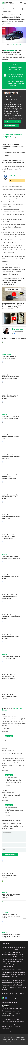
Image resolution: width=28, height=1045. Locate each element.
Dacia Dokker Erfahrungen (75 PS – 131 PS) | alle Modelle (11, 657)
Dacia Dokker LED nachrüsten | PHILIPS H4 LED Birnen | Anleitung (11, 895)
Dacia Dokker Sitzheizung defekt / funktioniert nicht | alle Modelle (10, 636)
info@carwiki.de (8, 1042)
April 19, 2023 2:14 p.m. (11, 777)
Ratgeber (4, 373)
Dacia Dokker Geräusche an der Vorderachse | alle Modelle (11, 557)
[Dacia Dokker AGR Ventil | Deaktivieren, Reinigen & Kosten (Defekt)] (14, 582)
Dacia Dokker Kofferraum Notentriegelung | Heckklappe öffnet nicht (11, 456)
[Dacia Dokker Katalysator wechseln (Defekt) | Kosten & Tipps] (14, 422)
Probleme (4, 393)
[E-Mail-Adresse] (12, 333)
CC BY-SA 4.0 (16, 44)
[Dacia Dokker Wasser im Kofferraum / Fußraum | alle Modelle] (14, 562)
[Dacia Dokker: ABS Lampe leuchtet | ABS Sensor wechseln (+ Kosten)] (14, 522)
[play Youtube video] (14, 294)
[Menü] (25, 3)
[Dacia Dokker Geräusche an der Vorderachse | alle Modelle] (14, 542)
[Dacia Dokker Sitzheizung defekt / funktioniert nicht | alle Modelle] (14, 622)
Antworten (5, 731)
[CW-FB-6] (9, 997)
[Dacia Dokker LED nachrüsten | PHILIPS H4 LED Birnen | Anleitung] (14, 881)
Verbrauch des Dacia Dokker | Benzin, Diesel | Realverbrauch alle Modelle (11, 936)
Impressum (19, 1037)
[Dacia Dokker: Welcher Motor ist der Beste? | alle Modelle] (14, 402)
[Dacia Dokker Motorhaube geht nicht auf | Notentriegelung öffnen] (14, 462)
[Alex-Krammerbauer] (16, 93)
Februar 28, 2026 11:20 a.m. (9, 716)
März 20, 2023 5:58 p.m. (8, 792)
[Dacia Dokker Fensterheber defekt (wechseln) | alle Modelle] (14, 482)
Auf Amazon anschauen (18, 180)
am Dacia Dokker (10, 50)
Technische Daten (6, 354)
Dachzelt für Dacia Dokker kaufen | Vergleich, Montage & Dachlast (11, 916)
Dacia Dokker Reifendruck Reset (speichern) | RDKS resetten (10, 696)
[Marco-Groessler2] (6, 331)
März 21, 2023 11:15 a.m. (11, 807)
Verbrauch (4, 932)
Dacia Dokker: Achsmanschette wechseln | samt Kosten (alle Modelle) (10, 376)
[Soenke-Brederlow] (7, 93)
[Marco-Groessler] (12, 93)
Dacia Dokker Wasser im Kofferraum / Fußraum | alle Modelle (10, 576)
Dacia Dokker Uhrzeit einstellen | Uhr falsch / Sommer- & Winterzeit (9, 676)
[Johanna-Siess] (14, 93)
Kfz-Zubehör (5, 912)
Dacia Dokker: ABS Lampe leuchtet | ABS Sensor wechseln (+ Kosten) (9, 536)
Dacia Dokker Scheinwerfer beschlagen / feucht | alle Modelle (10, 396)
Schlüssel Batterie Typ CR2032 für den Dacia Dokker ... (17, 176)
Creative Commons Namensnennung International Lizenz (11, 1013)
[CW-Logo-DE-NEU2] (7, 3)
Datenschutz (6, 1039)
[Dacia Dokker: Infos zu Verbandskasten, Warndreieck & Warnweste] (14, 502)
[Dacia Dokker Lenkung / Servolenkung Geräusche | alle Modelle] (14, 602)
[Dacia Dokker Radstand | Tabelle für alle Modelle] (14, 342)
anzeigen (14, 137)
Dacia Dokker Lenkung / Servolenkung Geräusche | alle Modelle (11, 616)
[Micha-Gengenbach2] (9, 93)
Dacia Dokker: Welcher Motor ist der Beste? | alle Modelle (10, 417)
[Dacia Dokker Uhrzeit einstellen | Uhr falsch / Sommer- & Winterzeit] (14, 662)
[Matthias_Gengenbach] (5, 93)
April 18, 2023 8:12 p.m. (8, 750)
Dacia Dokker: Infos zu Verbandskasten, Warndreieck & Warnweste (11, 516)
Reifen (3, 693)
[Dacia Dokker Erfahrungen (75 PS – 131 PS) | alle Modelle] (14, 642)
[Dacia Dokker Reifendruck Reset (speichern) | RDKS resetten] (14, 682)
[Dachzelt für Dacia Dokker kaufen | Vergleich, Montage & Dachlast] (14, 902)
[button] (21, 3)
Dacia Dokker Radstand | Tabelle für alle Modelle (9, 357)
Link (20, 44)
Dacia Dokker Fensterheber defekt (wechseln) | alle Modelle (10, 496)
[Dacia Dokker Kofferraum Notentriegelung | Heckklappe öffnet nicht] (14, 442)
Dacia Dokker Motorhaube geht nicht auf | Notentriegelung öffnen (10, 476)
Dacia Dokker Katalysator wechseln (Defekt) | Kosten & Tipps (10, 436)
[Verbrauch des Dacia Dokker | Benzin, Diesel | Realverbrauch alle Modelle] (14, 922)
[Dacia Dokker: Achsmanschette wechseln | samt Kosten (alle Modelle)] (14, 362)
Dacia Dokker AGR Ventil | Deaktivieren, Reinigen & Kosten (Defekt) (10, 596)
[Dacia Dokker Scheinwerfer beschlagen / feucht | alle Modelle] (14, 382)
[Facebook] (14, 333)
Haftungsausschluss (19, 1039)
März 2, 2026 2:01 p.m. (10, 738)
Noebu (10, 44)
